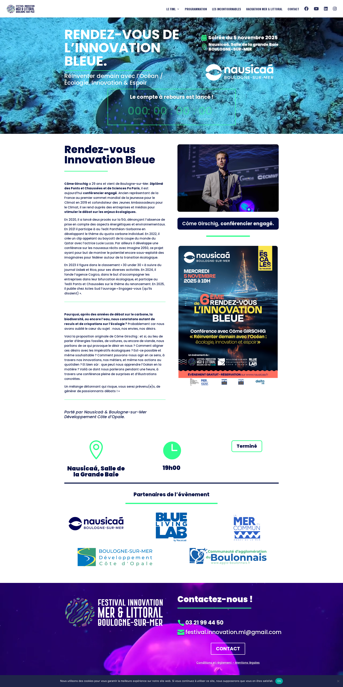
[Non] (338, 681)
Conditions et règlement (214, 663)
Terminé (247, 446)
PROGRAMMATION (196, 9)
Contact (293, 9)
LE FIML (171, 9)
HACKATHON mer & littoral (264, 9)
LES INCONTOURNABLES (226, 9)
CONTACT (228, 648)
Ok (279, 680)
